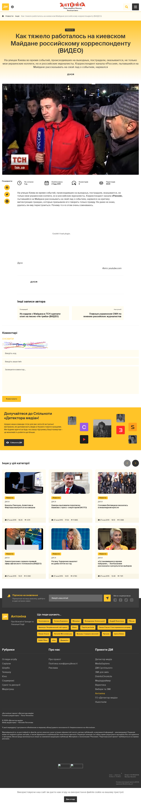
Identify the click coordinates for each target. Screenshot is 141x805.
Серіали (6, 663)
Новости (9, 16)
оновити (8, 338)
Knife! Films (42, 640)
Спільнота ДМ (16, 442)
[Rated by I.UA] (64, 765)
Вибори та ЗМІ (103, 689)
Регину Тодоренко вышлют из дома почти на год (64, 562)
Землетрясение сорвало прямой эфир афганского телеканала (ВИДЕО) (23, 562)
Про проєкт (55, 659)
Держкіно (64, 640)
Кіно (4, 676)
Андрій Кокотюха (117, 621)
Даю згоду (70, 799)
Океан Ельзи (43, 634)
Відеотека (100, 684)
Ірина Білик (119, 634)
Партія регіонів (88, 627)
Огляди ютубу (9, 659)
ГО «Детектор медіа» (106, 697)
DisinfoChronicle (103, 676)
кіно (54, 640)
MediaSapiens (102, 663)
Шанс (74, 627)
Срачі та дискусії (11, 684)
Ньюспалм (100, 702)
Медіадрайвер (103, 680)
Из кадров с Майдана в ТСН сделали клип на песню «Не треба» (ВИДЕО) (40, 315)
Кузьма (106, 634)
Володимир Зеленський (95, 621)
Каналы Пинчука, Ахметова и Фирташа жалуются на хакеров (20, 506)
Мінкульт (76, 621)
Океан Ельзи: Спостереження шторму (115, 627)
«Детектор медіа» (15, 720)
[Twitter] (7, 194)
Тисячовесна (43, 621)
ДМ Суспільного (103, 667)
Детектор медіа (103, 659)
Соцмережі (8, 680)
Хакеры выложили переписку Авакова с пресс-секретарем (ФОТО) (69, 506)
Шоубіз (6, 667)
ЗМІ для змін (102, 672)
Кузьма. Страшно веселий (87, 634)
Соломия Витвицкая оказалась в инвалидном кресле (113, 506)
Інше (17, 16)
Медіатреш (8, 689)
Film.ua (131, 621)
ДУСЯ (70, 74)
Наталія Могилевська (63, 634)
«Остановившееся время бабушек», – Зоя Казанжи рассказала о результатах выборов (115, 563)
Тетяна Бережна (61, 621)
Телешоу (6, 672)
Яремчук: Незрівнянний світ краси (52, 627)
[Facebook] (7, 187)
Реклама (53, 667)
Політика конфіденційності (63, 663)
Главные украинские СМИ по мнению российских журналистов (102, 315)
